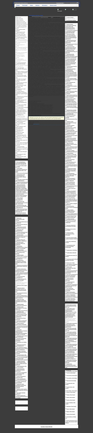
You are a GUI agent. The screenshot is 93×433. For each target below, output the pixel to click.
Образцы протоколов (21, 21)
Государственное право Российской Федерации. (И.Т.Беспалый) (70, 246)
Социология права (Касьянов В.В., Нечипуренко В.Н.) (21, 69)
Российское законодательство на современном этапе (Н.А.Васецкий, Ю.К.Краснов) (71, 113)
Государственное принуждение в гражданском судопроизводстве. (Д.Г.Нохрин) (22, 327)
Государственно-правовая (71, 20)
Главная (18, 5)
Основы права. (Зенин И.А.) (71, 252)
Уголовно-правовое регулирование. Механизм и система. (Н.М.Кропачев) (70, 211)
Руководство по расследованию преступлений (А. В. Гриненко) (71, 86)
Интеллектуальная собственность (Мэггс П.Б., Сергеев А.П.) (20, 243)
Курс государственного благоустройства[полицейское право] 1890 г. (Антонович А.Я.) (21, 163)
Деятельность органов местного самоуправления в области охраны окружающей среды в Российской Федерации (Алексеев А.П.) (71, 36)
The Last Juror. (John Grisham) (72, 375)
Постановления (20, 18)
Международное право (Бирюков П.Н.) (21, 155)
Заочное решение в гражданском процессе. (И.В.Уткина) (69, 279)
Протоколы (19, 17)
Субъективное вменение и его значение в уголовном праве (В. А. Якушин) (71, 165)
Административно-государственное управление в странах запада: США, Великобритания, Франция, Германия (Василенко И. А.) (70, 26)
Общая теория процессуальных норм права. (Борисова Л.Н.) (70, 268)
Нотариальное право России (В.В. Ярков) (22, 150)
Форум (31, 5)
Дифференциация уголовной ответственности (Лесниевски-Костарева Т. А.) (71, 156)
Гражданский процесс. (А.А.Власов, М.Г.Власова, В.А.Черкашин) (20, 369)
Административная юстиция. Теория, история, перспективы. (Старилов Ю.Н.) (21, 315)
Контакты (37, 5)
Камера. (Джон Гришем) (71, 397)
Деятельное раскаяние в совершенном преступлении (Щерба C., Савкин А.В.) (70, 179)
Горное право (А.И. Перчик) (22, 142)
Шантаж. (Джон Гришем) (71, 414)
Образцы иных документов (22, 24)
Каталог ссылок (53, 5)
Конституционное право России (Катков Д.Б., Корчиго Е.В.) (21, 76)
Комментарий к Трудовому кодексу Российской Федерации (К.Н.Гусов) (70, 306)
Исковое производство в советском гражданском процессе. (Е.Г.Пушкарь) (22, 396)
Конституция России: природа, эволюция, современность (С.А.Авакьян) (71, 92)
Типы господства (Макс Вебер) (22, 173)
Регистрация (24, 5)
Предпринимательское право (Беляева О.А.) (20, 114)
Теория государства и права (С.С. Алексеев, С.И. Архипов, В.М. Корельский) (22, 72)
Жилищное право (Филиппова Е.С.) (20, 130)
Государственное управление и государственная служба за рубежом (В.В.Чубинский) (71, 31)
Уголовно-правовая (70, 17)
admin (52, 17)
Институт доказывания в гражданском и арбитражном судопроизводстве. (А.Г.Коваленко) (71, 295)
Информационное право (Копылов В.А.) (21, 157)
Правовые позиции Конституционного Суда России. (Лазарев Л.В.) (21, 308)
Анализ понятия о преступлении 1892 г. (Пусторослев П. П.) (19, 198)
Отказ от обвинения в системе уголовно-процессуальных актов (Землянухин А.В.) (71, 148)
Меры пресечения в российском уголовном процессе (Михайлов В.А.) (71, 144)
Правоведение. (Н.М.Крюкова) (72, 250)
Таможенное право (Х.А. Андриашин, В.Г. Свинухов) (21, 136)
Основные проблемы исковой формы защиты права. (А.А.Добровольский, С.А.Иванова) (22, 358)
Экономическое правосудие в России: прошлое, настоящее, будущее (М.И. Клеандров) (71, 196)
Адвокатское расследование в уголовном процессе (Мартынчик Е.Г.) (22, 97)
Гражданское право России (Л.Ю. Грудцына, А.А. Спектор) (22, 119)
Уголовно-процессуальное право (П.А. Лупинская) (21, 38)
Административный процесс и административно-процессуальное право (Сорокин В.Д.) (22, 296)
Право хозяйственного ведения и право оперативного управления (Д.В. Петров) (21, 111)
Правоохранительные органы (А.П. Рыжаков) (20, 32)
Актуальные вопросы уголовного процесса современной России (71, 207)
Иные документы (20, 20)
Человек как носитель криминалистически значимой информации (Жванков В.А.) (70, 47)
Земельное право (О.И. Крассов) (20, 124)
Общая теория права (44, 17)
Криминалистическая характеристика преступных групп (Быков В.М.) (71, 51)
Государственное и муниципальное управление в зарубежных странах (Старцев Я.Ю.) (21, 93)
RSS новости (44, 5)
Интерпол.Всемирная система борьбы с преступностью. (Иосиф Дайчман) (71, 421)
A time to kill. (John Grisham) (71, 380)
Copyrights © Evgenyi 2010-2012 (46, 426)
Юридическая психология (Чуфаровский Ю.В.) (21, 83)
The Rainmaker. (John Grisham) (72, 371)
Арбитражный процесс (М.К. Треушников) (21, 122)
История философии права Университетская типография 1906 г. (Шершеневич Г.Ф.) (22, 206)
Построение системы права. (36, 15)
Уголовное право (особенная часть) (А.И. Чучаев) (22, 108)
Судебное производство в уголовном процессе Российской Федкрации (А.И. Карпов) (21, 101)
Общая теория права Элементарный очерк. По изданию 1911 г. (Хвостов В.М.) (22, 202)
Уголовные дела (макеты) (21, 25)
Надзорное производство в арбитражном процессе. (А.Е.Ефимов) (21, 339)
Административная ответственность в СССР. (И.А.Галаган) (69, 233)
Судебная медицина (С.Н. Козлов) (21, 27)
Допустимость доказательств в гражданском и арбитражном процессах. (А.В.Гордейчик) (71, 275)
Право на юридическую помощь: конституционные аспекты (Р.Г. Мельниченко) (70, 183)
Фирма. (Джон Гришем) (71, 411)
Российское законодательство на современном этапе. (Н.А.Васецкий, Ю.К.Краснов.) (21, 311)
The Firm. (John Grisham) (71, 372)
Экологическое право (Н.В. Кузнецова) (21, 144)
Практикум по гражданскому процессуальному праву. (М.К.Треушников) (21, 373)
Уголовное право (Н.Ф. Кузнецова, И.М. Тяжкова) (21, 35)
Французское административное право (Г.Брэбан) (20, 219)
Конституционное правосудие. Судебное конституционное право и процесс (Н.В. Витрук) (71, 96)
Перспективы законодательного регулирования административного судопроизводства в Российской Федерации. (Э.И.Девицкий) (21, 332)
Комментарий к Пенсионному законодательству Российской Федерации (71, 361)
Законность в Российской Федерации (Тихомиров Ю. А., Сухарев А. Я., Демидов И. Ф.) (70, 192)
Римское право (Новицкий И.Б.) (21, 152)
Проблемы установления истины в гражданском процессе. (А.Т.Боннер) (21, 352)
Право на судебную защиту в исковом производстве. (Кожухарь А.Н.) (22, 390)
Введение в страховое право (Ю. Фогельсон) (22, 138)
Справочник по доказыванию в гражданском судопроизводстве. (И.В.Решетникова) (71, 285)
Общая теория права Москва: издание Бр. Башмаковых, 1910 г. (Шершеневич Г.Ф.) (21, 210)
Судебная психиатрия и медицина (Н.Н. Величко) (21, 63)
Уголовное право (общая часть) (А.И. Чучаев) (21, 105)
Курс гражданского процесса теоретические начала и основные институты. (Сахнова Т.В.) (22, 348)
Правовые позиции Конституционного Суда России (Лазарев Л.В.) (70, 122)
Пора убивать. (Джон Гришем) (72, 390)
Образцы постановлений (21, 22)
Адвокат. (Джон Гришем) (71, 394)
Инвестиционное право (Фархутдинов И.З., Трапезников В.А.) (21, 127)
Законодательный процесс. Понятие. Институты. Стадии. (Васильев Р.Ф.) (70, 41)
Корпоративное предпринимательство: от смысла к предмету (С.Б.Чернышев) (21, 247)
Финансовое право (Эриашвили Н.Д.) (20, 133)
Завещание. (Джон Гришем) (71, 406)
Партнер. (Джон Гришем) (71, 392)
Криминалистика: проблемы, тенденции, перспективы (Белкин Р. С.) (71, 107)
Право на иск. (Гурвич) (71, 262)
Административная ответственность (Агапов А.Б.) (21, 147)
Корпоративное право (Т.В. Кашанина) (21, 141)
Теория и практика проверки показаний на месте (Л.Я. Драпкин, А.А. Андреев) (71, 79)
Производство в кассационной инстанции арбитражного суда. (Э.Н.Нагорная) (71, 271)
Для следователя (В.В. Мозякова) (20, 30)
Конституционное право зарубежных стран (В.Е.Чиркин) (21, 86)
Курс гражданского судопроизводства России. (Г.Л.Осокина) (70, 289)
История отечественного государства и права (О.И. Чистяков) (21, 80)
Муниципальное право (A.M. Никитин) (21, 89)
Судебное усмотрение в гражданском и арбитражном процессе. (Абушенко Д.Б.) (70, 299)
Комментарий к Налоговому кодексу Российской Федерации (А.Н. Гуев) (70, 329)
